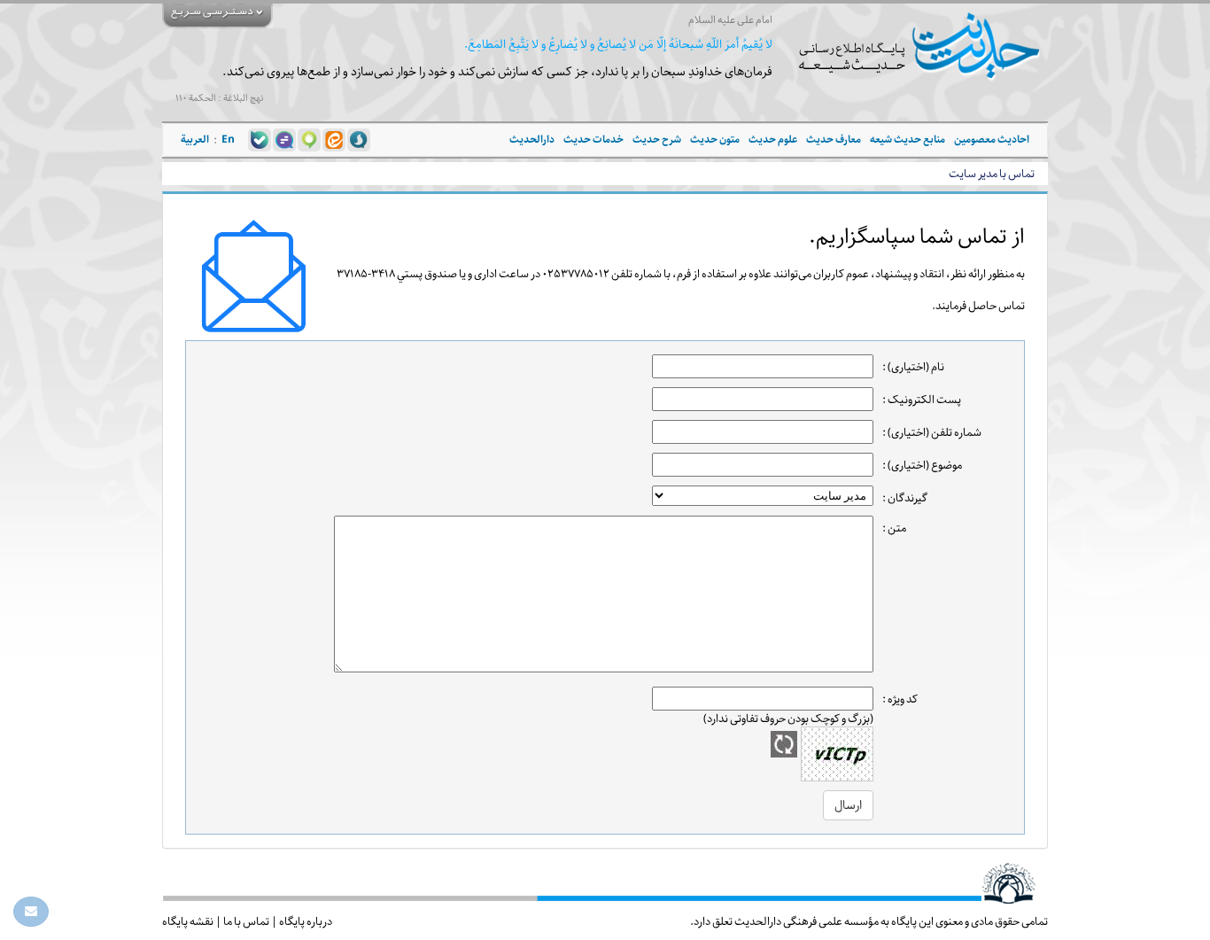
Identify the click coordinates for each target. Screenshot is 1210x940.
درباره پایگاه (305, 921)
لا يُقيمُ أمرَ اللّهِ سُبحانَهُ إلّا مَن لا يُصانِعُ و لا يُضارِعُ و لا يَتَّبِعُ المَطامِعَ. (618, 44)
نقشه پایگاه (187, 921)
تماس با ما (246, 921)
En (228, 139)
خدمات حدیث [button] (593, 139)
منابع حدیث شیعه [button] (907, 139)
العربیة (195, 139)
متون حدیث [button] (715, 139)
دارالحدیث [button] (532, 139)
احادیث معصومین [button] (991, 139)
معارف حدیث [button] (833, 139)
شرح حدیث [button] (656, 139)
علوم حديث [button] (772, 139)
